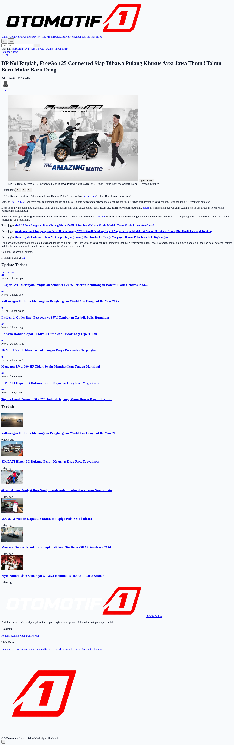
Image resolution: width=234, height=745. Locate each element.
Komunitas (75, 36)
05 (2, 340)
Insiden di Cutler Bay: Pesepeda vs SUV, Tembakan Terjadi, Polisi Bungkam (55, 317)
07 (2, 373)
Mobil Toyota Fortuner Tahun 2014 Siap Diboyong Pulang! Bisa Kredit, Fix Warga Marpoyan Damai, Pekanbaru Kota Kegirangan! (92, 237)
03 (2, 307)
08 (2, 389)
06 (2, 356)
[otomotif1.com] (73, 33)
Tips (43, 36)
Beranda (5, 51)
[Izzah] (5, 87)
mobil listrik (61, 48)
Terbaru (15, 649)
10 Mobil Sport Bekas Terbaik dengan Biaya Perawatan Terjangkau (49, 350)
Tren (92, 36)
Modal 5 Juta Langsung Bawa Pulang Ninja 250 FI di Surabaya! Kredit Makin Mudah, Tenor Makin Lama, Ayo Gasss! (84, 225)
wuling (49, 48)
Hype (99, 36)
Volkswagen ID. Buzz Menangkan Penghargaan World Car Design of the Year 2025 (60, 301)
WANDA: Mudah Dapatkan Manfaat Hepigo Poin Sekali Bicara (46, 519)
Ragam (86, 36)
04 (2, 324)
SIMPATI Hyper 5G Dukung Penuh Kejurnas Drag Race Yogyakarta (50, 383)
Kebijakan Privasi (29, 635)
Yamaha (100, 216)
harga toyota (37, 48)
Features (27, 36)
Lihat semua (8, 272)
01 (2, 275)
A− (18, 190)
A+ (29, 190)
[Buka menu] (11, 41)
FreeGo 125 (17, 201)
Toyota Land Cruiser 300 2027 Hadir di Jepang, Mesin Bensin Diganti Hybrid (56, 399)
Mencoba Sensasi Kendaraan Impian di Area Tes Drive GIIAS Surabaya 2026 (56, 547)
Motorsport (53, 36)
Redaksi (5, 635)
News (18, 36)
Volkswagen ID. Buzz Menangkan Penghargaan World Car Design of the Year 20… (60, 433)
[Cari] (4, 41)
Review (36, 36)
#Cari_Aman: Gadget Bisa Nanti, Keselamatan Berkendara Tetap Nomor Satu (56, 490)
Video (23, 649)
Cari (37, 45)
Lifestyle (64, 36)
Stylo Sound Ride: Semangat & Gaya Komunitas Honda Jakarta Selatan (52, 576)
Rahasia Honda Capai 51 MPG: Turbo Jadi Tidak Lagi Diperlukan (49, 334)
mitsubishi (17, 48)
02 (2, 291)
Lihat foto (146, 180)
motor (146, 207)
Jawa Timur (89, 196)
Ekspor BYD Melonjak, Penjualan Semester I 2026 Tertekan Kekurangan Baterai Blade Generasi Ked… (74, 285)
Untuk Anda (8, 36)
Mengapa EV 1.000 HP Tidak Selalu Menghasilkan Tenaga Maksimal (50, 366)
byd (27, 48)
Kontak (15, 635)
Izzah (4, 90)
